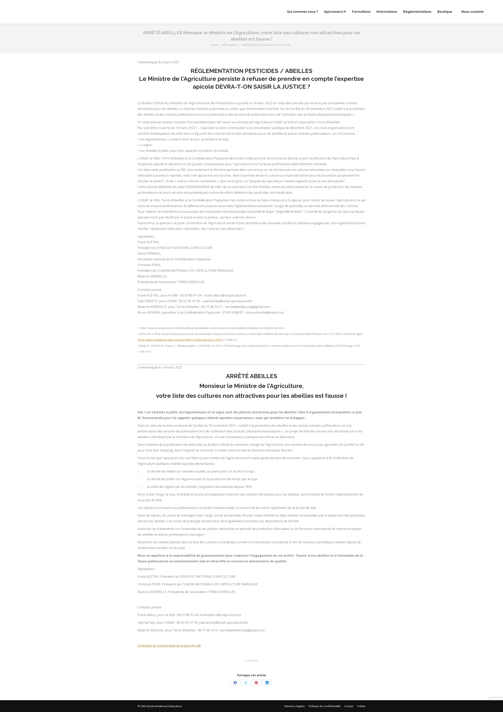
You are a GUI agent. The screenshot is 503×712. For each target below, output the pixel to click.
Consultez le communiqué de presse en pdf (169, 645)
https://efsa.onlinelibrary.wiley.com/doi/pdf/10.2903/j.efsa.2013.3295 (179, 340)
